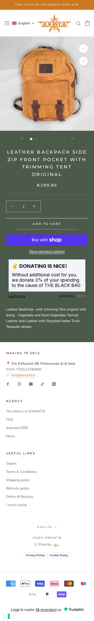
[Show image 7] (63, 139)
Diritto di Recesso (19, 496)
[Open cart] (87, 23)
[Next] (72, 139)
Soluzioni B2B (17, 427)
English (44, 527)
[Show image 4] (47, 139)
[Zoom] (83, 48)
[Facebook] (8, 384)
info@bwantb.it (23, 375)
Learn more (17, 296)
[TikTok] (42, 384)
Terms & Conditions (21, 471)
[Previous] (22, 139)
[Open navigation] (7, 23)
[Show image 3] (42, 139)
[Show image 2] (36, 139)
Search (11, 463)
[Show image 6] (57, 139)
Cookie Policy (59, 555)
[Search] (78, 23)
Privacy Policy (35, 555)
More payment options (47, 251)
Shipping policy (18, 480)
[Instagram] (19, 384)
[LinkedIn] (54, 384)
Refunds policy (17, 488)
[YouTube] (31, 384)
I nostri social (16, 505)
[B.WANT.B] (54, 23)
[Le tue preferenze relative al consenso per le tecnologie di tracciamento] (9, 616)
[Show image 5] (52, 139)
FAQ (9, 419)
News (10, 436)
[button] (23, 23)
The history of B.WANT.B (25, 411)
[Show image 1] (31, 139)
